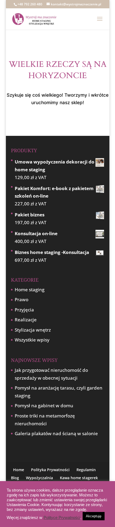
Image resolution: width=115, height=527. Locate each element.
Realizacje (26, 320)
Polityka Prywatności (50, 469)
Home (18, 469)
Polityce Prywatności (62, 517)
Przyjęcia (24, 310)
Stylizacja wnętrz (33, 330)
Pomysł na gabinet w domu (44, 405)
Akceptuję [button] (93, 516)
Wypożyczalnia (39, 477)
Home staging (29, 289)
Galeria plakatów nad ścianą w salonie (56, 433)
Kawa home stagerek (79, 477)
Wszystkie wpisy (32, 340)
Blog (15, 477)
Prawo (21, 299)
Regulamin (86, 469)
